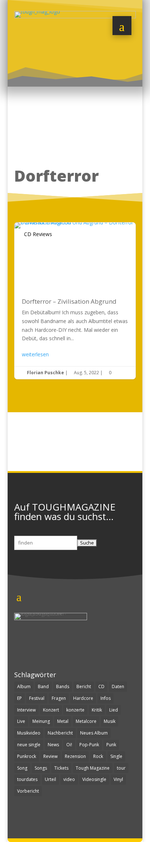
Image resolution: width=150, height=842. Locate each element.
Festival (36, 698)
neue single (28, 745)
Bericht (83, 686)
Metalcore (86, 721)
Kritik (97, 710)
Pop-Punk (89, 745)
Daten (118, 686)
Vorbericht (28, 791)
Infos (105, 698)
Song (22, 768)
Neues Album (94, 733)
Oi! (69, 745)
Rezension (75, 756)
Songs (41, 768)
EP (19, 698)
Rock (98, 756)
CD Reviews (38, 234)
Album (24, 686)
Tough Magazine (93, 768)
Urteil (50, 779)
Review (50, 756)
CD (101, 686)
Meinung (41, 721)
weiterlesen (35, 354)
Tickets (61, 768)
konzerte (75, 710)
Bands (62, 686)
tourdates (27, 779)
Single (116, 756)
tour (121, 768)
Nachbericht (60, 733)
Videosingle (94, 779)
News (53, 745)
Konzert (51, 710)
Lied (113, 710)
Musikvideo (28, 733)
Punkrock (26, 756)
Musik (109, 721)
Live (21, 721)
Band (43, 686)
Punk (111, 745)
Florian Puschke (45, 372)
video (69, 779)
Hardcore (83, 698)
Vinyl (118, 779)
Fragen (59, 698)
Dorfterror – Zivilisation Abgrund (75, 301)
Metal (62, 721)
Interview (26, 710)
